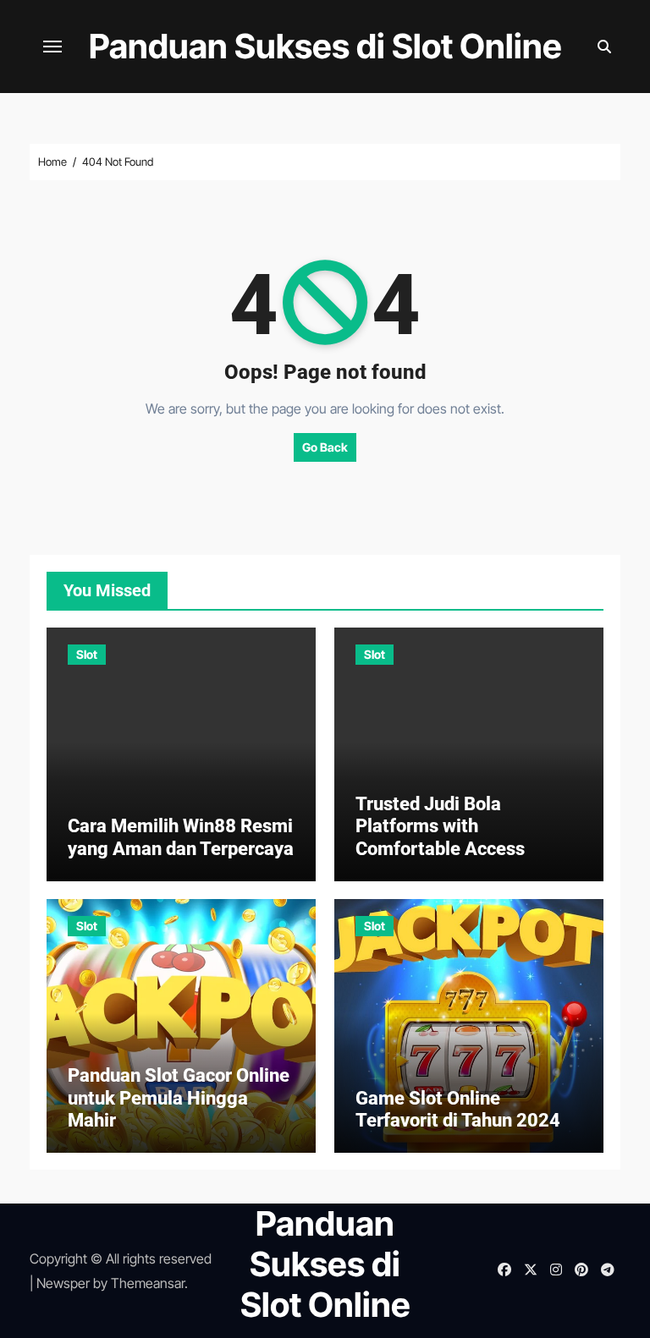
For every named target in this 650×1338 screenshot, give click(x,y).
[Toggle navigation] (52, 47)
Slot (86, 654)
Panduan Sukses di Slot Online (325, 46)
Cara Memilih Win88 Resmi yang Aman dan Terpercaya (181, 836)
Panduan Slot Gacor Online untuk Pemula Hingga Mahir (178, 1098)
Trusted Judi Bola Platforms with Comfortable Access (440, 826)
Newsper (63, 1283)
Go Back (325, 447)
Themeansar (148, 1283)
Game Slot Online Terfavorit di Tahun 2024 (457, 1109)
